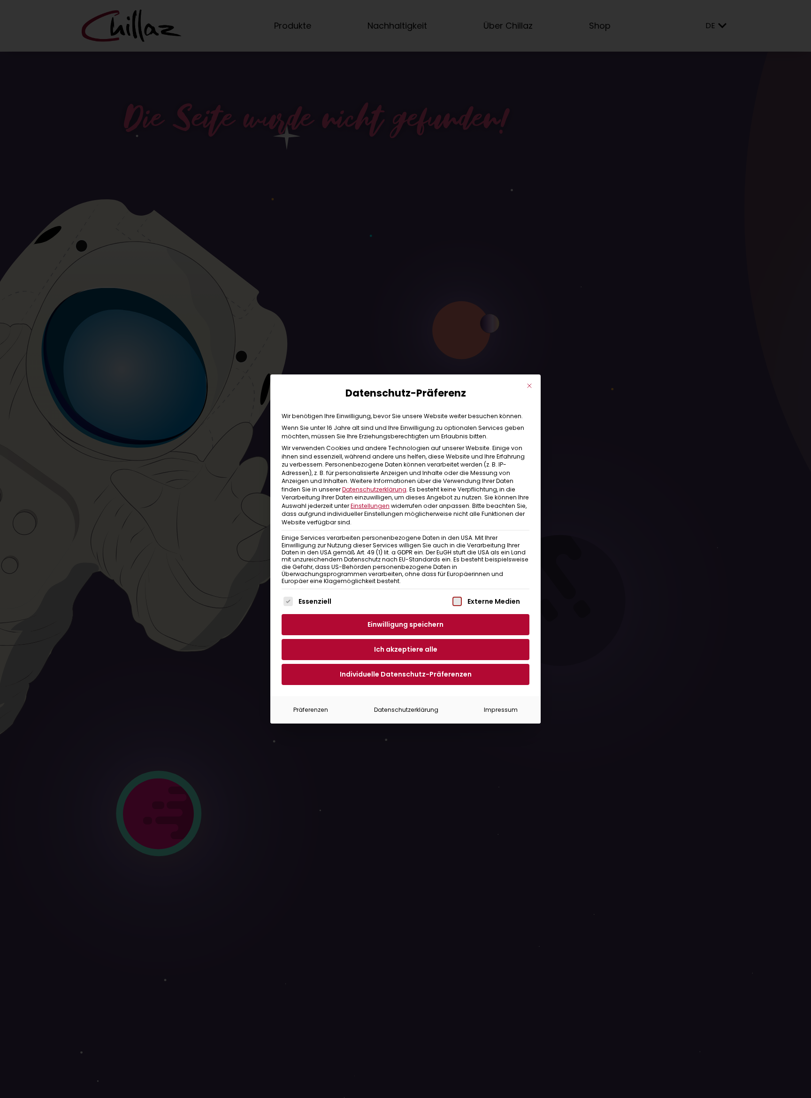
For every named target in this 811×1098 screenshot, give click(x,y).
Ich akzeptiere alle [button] (405, 649)
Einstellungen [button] (370, 506)
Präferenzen (310, 710)
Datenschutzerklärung (374, 489)
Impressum (501, 710)
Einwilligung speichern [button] (405, 624)
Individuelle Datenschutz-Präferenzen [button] (406, 674)
